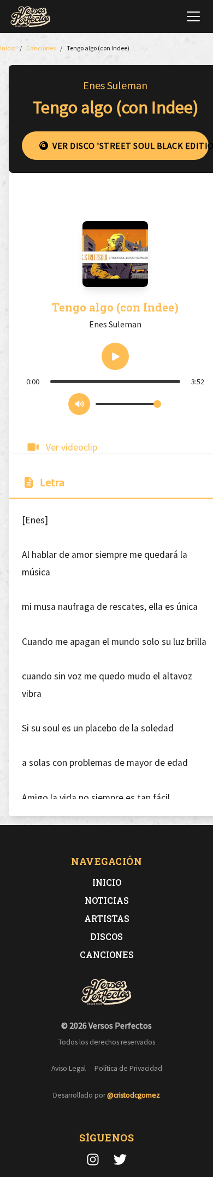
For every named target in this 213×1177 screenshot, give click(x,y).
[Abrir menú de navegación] (193, 16)
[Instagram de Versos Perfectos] (93, 1159)
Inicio (106, 882)
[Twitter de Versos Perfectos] (120, 1159)
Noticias (107, 900)
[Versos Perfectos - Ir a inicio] (30, 16)
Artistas (106, 918)
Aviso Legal (68, 1068)
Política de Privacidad (128, 1068)
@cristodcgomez (133, 1095)
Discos (106, 936)
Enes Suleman (115, 85)
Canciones (107, 954)
